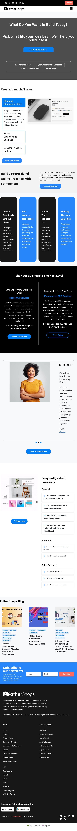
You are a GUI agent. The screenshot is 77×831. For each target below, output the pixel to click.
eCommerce (44, 757)
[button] (36, 442)
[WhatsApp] (23, 3)
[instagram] (19, 3)
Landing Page (50, 68)
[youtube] (13, 3)
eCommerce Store (23, 65)
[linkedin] (16, 3)
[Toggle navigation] (71, 8)
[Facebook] (6, 3)
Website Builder (9, 794)
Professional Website (30, 68)
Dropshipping (8, 757)
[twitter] (9, 3)
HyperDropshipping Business (49, 65)
